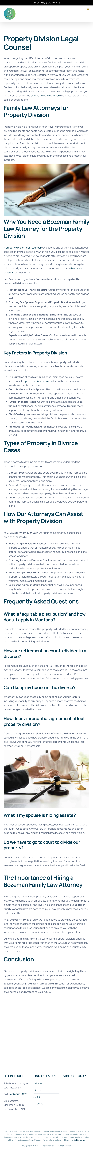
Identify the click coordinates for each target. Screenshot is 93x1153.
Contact (39, 1103)
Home (38, 1083)
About (38, 1090)
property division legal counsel (23, 247)
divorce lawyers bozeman (45, 95)
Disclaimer (80, 1140)
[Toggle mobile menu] (88, 9)
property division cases (38, 381)
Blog (37, 1096)
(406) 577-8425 (53, 2)
